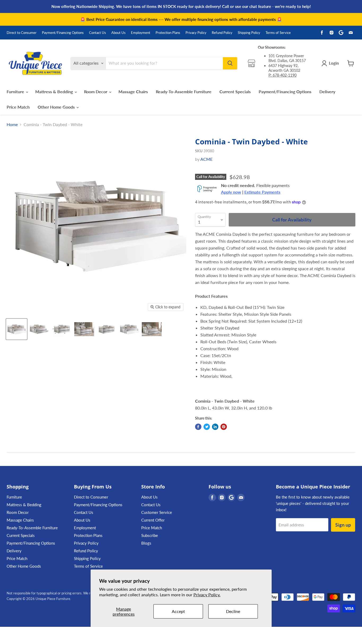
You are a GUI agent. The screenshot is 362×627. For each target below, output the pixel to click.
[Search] (230, 63)
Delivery (327, 91)
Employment (140, 33)
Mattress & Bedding (54, 91)
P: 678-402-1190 (282, 75)
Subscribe (149, 535)
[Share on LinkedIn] (215, 427)
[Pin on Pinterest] (223, 427)
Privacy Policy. (206, 594)
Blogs (146, 543)
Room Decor (96, 91)
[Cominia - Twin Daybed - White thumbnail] (16, 329)
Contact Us (97, 33)
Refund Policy (222, 33)
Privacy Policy (196, 33)
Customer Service (156, 512)
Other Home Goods (57, 106)
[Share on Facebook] (198, 427)
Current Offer (153, 520)
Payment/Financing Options (63, 33)
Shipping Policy (249, 33)
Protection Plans (168, 33)
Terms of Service (278, 33)
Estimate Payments (262, 192)
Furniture (16, 91)
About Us (118, 33)
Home (12, 124)
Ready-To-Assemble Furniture (183, 91)
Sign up (343, 525)
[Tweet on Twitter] (207, 427)
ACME (206, 159)
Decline (233, 611)
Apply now (231, 192)
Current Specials (235, 91)
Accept (178, 611)
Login (334, 63)
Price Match (18, 106)
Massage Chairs (133, 91)
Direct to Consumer (22, 33)
